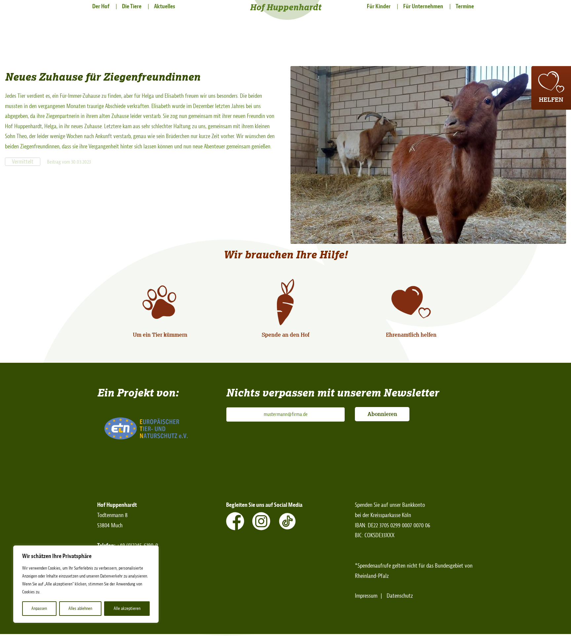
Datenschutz (400, 596)
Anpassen (39, 608)
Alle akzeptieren (127, 608)
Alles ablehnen (80, 608)
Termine (465, 6)
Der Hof (100, 6)
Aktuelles (164, 6)
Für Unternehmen (423, 6)
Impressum (366, 596)
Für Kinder (379, 6)
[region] (86, 584)
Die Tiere (131, 6)
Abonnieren (382, 414)
